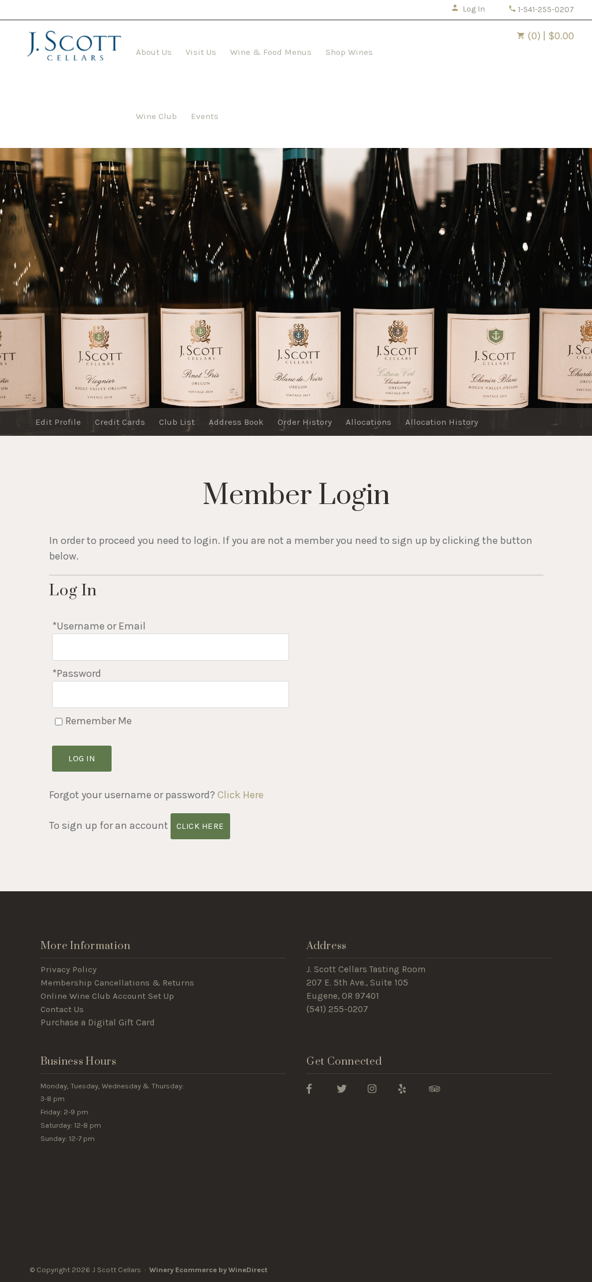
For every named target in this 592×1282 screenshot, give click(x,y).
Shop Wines (349, 52)
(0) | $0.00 (549, 35)
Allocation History (441, 422)
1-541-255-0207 (545, 9)
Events (205, 116)
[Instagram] (372, 1088)
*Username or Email (99, 626)
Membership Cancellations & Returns (117, 982)
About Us (154, 52)
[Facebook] (309, 1088)
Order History (305, 422)
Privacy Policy (68, 969)
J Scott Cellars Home (74, 51)
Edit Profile (58, 422)
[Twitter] (342, 1088)
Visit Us (201, 52)
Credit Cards (120, 422)
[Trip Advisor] (434, 1088)
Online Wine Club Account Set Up (107, 996)
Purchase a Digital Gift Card (97, 1022)
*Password (76, 673)
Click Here (240, 794)
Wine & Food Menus (271, 52)
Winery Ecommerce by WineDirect (208, 1269)
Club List (177, 422)
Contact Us (62, 1009)
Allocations (368, 422)
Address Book (236, 422)
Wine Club (156, 116)
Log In (473, 9)
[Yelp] (402, 1088)
